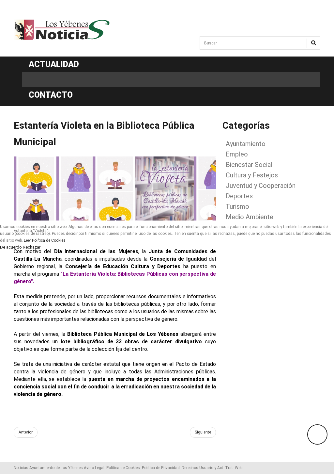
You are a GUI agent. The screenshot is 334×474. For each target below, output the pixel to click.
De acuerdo (11, 247)
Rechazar (31, 247)
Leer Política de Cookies (45, 240)
